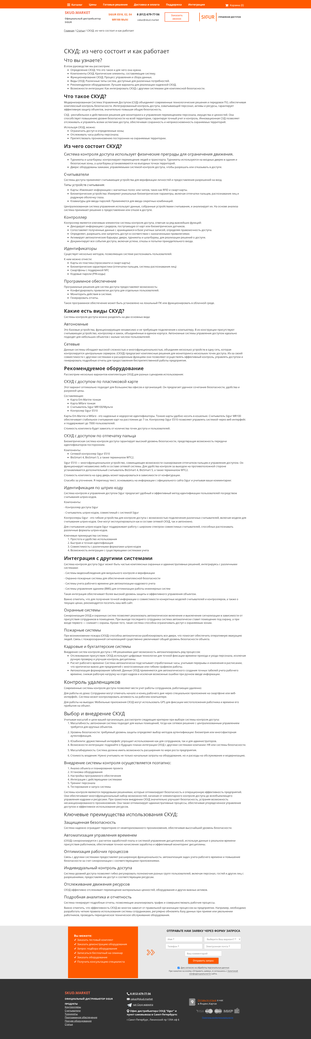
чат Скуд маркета (143, 1004)
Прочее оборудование (78, 1020)
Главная (69, 30)
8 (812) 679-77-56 (148, 14)
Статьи (80, 30)
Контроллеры (73, 1007)
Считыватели (73, 1010)
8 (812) (140, 993)
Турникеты (71, 1014)
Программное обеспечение (81, 1017)
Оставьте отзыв (207, 1000)
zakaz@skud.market (148, 19)
